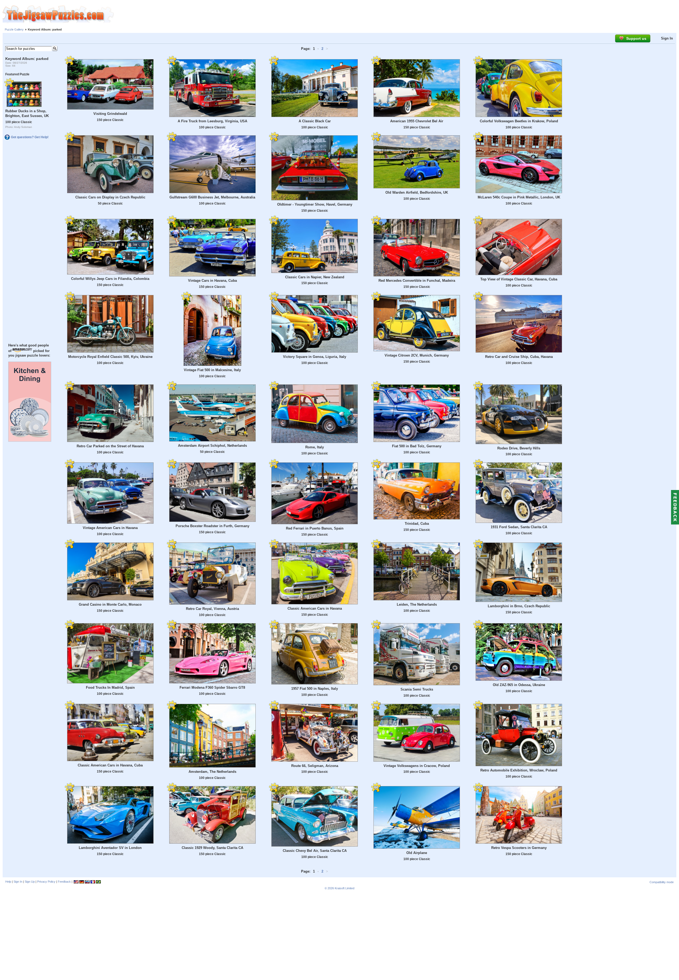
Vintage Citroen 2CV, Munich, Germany (417, 355)
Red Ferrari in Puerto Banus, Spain (314, 528)
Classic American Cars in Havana (315, 608)
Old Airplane (416, 853)
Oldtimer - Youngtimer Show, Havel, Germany (314, 204)
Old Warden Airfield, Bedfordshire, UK (416, 192)
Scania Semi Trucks (417, 689)
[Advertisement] (396, 15)
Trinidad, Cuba (417, 524)
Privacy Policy (46, 881)
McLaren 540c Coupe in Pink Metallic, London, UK (519, 197)
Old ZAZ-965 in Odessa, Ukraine (519, 685)
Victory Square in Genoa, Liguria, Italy (314, 357)
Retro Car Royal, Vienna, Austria (212, 609)
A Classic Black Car (315, 121)
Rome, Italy (314, 447)
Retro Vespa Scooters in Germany (519, 848)
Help (8, 881)
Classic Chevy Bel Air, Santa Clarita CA (315, 851)
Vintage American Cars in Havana (110, 528)
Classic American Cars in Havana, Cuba (110, 765)
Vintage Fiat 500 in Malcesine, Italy (212, 370)
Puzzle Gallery (14, 29)
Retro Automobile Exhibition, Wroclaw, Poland (518, 770)
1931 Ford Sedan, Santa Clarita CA (519, 527)
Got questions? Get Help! (30, 137)
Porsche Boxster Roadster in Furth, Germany (212, 526)
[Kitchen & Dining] (29, 440)
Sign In (667, 38)
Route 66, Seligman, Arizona (314, 766)
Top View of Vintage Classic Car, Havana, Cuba (518, 279)
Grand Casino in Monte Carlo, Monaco (110, 604)
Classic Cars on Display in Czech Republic (110, 197)
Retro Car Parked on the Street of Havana (110, 446)
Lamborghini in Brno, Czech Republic (519, 606)
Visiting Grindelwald (110, 114)
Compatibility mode (662, 882)
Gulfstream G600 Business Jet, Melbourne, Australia (212, 197)
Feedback (64, 881)
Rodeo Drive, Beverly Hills (518, 448)
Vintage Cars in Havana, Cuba (212, 281)
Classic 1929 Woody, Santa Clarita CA (212, 848)
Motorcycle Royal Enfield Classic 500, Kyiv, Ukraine (110, 357)
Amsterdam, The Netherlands (212, 772)
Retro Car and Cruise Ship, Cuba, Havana (519, 357)
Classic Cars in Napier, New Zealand (314, 277)
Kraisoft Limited (344, 888)
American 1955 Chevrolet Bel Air (416, 121)
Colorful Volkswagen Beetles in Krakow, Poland (519, 121)
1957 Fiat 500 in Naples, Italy (314, 689)
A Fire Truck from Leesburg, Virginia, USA (212, 121)
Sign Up (30, 881)
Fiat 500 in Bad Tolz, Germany (416, 446)
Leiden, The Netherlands (417, 604)
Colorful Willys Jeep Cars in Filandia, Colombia (110, 279)
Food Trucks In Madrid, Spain (110, 688)
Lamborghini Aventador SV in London (110, 848)
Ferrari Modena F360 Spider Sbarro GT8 (212, 688)
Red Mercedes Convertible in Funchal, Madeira (416, 281)
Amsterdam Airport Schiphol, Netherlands (212, 446)
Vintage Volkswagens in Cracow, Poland (417, 766)
